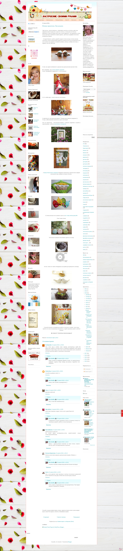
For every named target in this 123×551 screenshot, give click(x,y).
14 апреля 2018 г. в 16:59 (57, 409)
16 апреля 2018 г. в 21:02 (62, 482)
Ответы (48, 356)
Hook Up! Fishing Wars (89, 433)
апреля (87, 308)
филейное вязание (87, 238)
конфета (85, 261)
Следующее (46, 517)
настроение (86, 266)
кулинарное (86, 264)
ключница (85, 175)
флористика (86, 240)
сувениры (85, 224)
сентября (88, 298)
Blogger (70, 541)
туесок (84, 233)
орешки (85, 193)
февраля (88, 348)
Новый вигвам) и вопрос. (88, 311)
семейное (85, 279)
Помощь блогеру (59, 19)
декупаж (85, 157)
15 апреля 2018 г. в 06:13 (62, 453)
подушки (85, 210)
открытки (85, 197)
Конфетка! (36, 113)
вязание (85, 155)
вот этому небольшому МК (71, 215)
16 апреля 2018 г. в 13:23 (55, 472)
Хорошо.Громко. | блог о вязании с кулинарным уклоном (88, 430)
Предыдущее (76, 517)
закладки (85, 168)
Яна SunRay (52, 358)
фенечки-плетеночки (88, 236)
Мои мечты (74, 19)
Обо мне (81, 19)
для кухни (85, 163)
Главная (31, 19)
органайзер (85, 190)
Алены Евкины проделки (58, 69)
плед (84, 204)
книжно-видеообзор (87, 259)
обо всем (85, 268)
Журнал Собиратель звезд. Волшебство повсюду (89, 380)
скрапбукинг (86, 222)
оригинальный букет (88, 195)
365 (84, 255)
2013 (85, 361)
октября (88, 296)
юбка (84, 249)
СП (83, 143)
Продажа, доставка (40, 19)
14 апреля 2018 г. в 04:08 (58, 344)
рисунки (85, 277)
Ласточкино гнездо (89, 437)
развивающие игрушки (88, 212)
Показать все (92, 445)
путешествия (86, 275)
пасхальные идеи (50, 337)
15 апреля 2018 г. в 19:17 (62, 441)
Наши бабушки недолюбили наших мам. (88, 384)
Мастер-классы (50, 19)
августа (88, 300)
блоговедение (86, 257)
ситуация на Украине (88, 282)
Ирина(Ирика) (48, 429)
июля (87, 302)
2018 (85, 292)
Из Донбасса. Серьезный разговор (37, 133)
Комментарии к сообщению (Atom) (65, 521)
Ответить (47, 353)
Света (46, 472)
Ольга (46, 390)
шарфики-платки (87, 245)
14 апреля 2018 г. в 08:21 (57, 371)
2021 (85, 288)
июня (87, 304)
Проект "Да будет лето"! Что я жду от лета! (91, 414)
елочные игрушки (87, 166)
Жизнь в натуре (88, 419)
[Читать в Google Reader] (31, 23)
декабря (88, 294)
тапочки (85, 229)
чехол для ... (86, 242)
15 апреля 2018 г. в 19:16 (62, 418)
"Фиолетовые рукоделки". (87, 400)
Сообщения (87, 369)
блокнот (85, 150)
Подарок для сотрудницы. (89, 316)
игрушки (85, 172)
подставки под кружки (88, 206)
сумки (84, 227)
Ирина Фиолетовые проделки (51, 172)
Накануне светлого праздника (88, 331)
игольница (85, 170)
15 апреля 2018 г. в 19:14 (62, 358)
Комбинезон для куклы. (91, 403)
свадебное (85, 218)
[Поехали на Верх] (121, 549)
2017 (85, 353)
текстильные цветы (87, 231)
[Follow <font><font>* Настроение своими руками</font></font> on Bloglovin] (33, 32)
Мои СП (67, 19)
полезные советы (87, 273)
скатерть (85, 220)
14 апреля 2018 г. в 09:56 (55, 390)
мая (87, 306)
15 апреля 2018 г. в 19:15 (62, 399)
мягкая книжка (86, 184)
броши (84, 152)
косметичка (85, 177)
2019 (85, 290)
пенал (84, 202)
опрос (84, 270)
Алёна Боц (48, 371)
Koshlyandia (48, 344)
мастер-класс (86, 181)
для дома (85, 161)
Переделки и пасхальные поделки (89, 336)
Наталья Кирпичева (50, 453)
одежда (85, 188)
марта (87, 346)
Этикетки (85, 146)
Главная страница (61, 517)
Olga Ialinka (48, 409)
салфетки (85, 215)
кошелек (85, 179)
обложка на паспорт (87, 186)
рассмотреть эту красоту (60, 124)
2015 (85, 357)
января (87, 350)
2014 (85, 359)
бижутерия (85, 148)
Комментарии (88, 371)
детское (85, 159)
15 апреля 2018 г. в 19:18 (62, 462)
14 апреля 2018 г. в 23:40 (59, 429)
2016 (85, 355)
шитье (56, 337)
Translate (88, 92)
